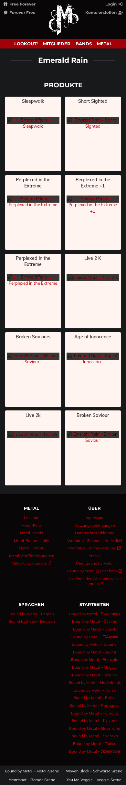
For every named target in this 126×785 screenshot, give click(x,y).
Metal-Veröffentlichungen (31, 555)
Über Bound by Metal (94, 563)
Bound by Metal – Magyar (94, 667)
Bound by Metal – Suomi (94, 652)
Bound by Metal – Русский (94, 720)
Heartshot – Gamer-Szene (32, 780)
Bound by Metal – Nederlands (94, 682)
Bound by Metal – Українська (94, 751)
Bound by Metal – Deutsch (31, 621)
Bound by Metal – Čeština (94, 621)
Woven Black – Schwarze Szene (94, 771)
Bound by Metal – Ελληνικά (94, 636)
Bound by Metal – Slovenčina (94, 728)
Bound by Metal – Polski (94, 697)
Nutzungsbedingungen (94, 525)
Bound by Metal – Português (94, 705)
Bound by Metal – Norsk (95, 690)
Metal (104, 43)
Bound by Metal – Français (94, 659)
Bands (84, 43)
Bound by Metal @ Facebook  (94, 570)
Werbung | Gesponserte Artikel (94, 540)
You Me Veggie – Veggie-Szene (94, 780)
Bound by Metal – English (31, 613)
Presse (95, 555)
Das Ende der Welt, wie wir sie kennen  (95, 581)
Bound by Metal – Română (94, 713)
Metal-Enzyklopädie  (31, 563)
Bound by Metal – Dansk (94, 629)
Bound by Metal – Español (95, 644)
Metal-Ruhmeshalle (31, 540)
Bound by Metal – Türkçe (94, 743)
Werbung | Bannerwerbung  (94, 548)
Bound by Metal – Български (94, 613)
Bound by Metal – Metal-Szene (32, 771)
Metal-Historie (31, 548)
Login (111, 4)
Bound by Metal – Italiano (94, 675)
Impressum (95, 517)
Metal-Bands (31, 532)
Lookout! (26, 43)
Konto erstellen (101, 12)
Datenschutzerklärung (94, 532)
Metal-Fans (31, 525)
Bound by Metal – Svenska (94, 735)
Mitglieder (56, 43)
